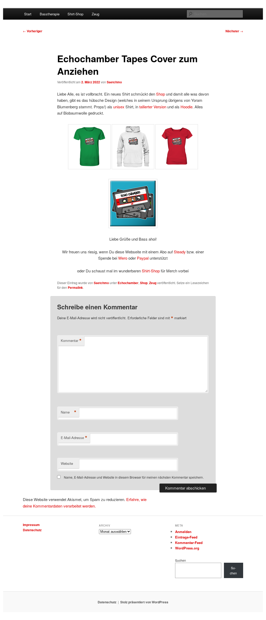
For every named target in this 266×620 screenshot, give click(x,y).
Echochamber (128, 282)
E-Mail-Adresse (74, 438)
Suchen (180, 560)
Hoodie (186, 106)
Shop (160, 94)
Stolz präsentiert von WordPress (144, 602)
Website (67, 463)
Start (27, 13)
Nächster (234, 31)
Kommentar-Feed (189, 542)
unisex (118, 106)
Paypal (143, 258)
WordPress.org (187, 548)
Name (68, 412)
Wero (122, 258)
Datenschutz (32, 530)
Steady (180, 251)
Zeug (95, 13)
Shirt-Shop (75, 13)
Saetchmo (114, 82)
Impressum (31, 524)
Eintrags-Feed (186, 537)
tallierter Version (152, 106)
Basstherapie (49, 13)
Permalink (75, 287)
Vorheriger (32, 31)
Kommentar (71, 340)
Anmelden (183, 531)
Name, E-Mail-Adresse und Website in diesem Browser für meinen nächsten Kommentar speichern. (134, 477)
